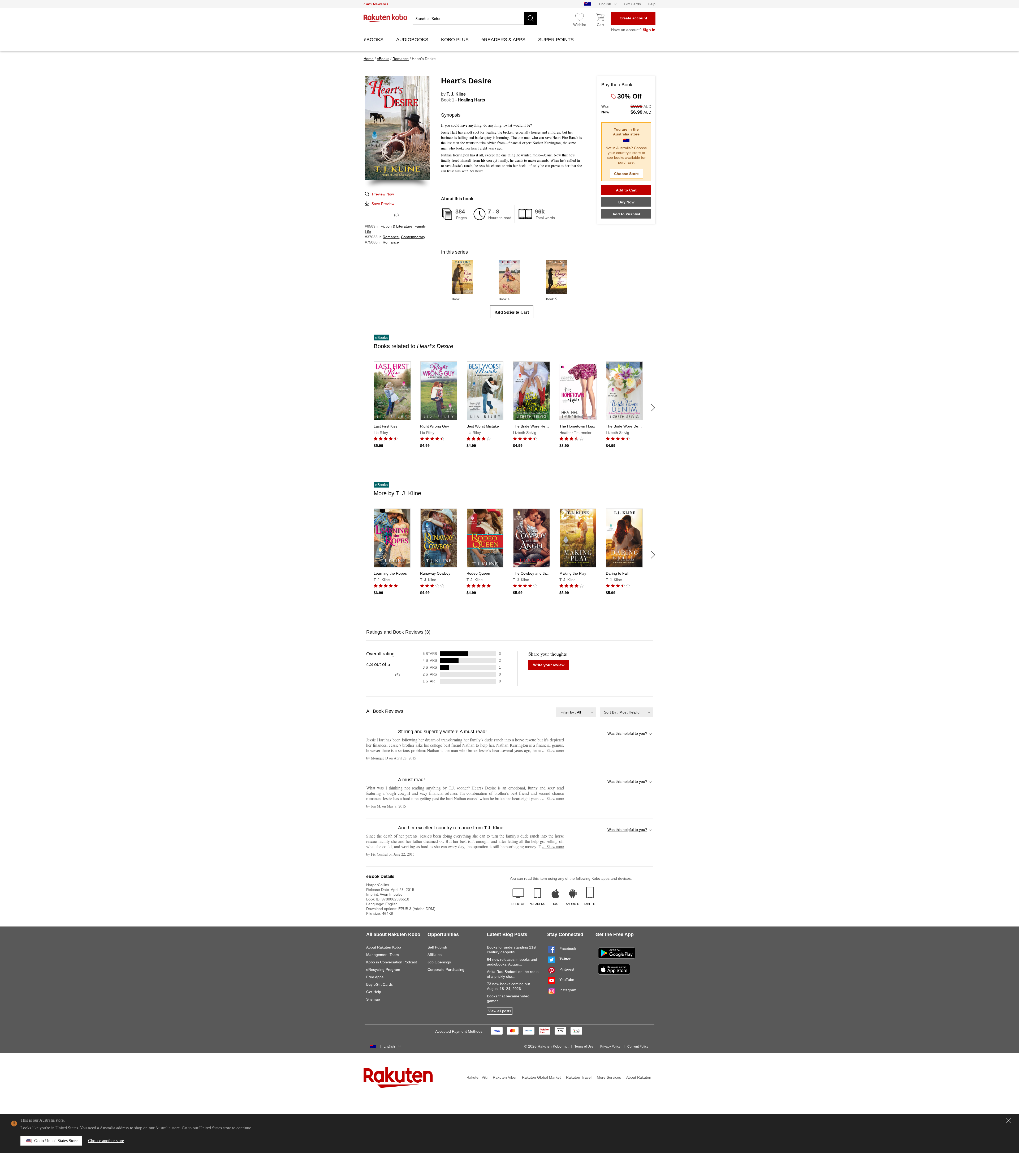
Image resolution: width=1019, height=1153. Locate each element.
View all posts (499, 1011)
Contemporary (413, 237)
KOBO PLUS (455, 39)
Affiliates (435, 955)
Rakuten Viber (505, 1077)
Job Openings (439, 962)
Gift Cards (632, 4)
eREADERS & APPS (504, 39)
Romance (391, 237)
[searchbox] (475, 18)
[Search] (530, 18)
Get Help (373, 992)
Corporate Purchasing (446, 969)
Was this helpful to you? (627, 733)
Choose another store (106, 1140)
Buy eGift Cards (379, 984)
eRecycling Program (383, 969)
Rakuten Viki (477, 1077)
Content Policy (637, 1046)
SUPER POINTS (556, 39)
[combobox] (576, 712)
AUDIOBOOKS (413, 39)
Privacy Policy (610, 1046)
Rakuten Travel (578, 1077)
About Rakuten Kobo (383, 947)
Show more (553, 750)
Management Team (382, 955)
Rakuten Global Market (541, 1077)
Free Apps (374, 977)
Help (651, 4)
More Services (609, 1077)
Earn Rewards (376, 4)
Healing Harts (471, 100)
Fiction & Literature (396, 226)
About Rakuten (638, 1077)
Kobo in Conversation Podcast (391, 962)
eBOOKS (374, 39)
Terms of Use (584, 1046)
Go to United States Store (55, 1140)
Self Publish (437, 947)
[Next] (653, 408)
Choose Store (626, 174)
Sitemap (373, 999)
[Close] (1008, 1120)
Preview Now (383, 194)
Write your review (548, 665)
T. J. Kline (456, 94)
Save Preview (383, 204)
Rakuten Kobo (385, 18)
